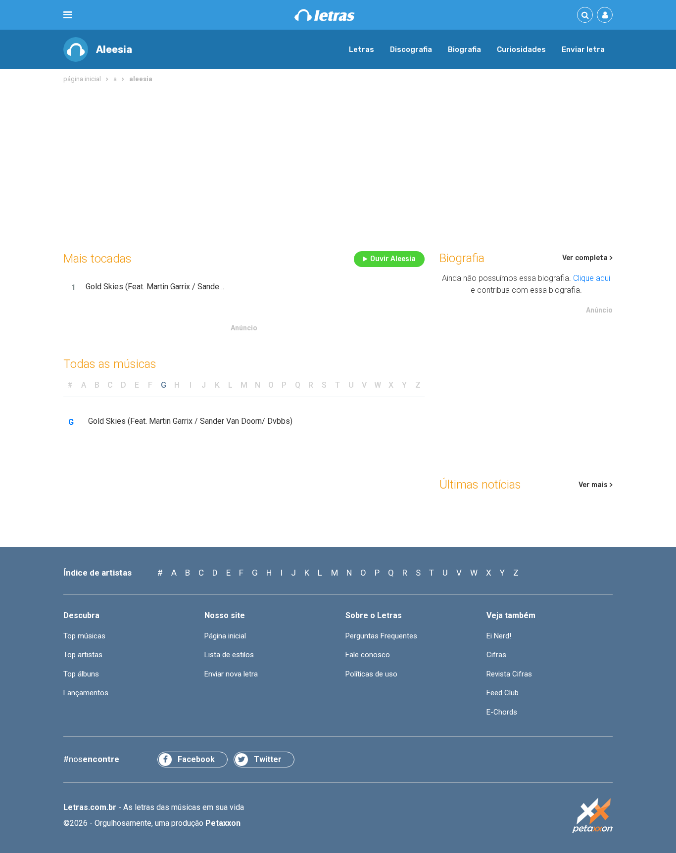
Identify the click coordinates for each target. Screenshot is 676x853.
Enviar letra (583, 49)
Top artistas (82, 654)
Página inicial (225, 635)
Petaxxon (223, 823)
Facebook (196, 759)
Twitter (268, 759)
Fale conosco (367, 654)
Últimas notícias (480, 485)
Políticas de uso (371, 674)
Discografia (411, 49)
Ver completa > (587, 258)
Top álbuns (81, 674)
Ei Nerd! (498, 635)
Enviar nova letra (231, 674)
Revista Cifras (509, 674)
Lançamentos (85, 692)
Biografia (464, 49)
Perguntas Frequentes (381, 635)
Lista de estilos (229, 654)
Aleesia (114, 49)
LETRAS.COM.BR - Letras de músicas (324, 15)
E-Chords (501, 712)
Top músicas (84, 635)
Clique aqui (591, 278)
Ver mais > (596, 485)
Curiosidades (521, 49)
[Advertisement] (338, 165)
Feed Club (502, 692)
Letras (361, 49)
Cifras (496, 654)
